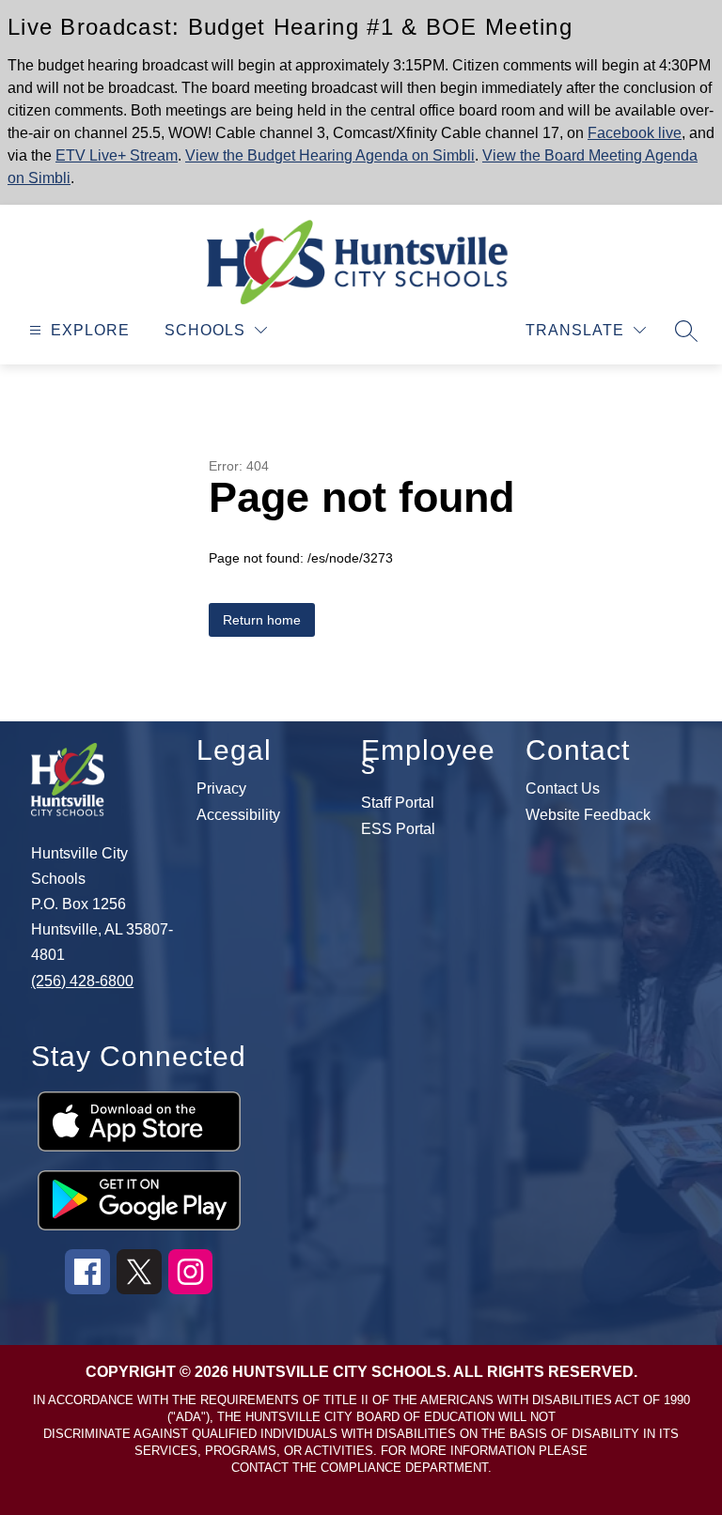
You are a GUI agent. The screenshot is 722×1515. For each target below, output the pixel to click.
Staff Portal (397, 803)
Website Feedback (588, 815)
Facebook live (635, 133)
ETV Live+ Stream (116, 155)
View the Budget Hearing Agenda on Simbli (330, 155)
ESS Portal (398, 829)
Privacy (221, 789)
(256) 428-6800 (82, 981)
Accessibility (238, 815)
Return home (262, 619)
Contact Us (563, 789)
